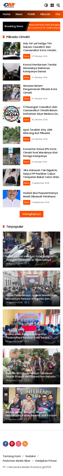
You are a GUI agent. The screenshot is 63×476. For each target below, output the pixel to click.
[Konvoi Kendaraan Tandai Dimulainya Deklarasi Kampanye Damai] (11, 72)
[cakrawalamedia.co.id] (22, 5)
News (26, 56)
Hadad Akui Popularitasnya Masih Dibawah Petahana (40, 194)
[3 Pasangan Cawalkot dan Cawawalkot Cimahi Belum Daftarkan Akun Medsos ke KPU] (11, 114)
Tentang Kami (12, 456)
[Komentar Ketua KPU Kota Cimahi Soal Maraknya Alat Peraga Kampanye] (11, 156)
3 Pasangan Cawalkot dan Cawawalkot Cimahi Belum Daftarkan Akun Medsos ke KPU (40, 112)
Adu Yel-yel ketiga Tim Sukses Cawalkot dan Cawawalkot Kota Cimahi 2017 (39, 49)
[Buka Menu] (52, 5)
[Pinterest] (12, 444)
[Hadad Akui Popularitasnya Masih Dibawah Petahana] (11, 198)
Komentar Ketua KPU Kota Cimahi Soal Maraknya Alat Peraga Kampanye (40, 152)
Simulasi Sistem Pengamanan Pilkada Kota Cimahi (40, 89)
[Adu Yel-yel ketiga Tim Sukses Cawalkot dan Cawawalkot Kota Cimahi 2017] (11, 51)
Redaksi (31, 456)
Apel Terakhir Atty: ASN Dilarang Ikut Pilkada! (37, 131)
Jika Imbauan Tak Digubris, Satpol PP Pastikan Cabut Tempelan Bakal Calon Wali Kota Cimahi (40, 175)
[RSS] (25, 444)
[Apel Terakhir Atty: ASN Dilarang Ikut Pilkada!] (11, 135)
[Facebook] (5, 444)
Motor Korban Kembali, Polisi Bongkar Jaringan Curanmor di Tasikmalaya (30, 26)
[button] (46, 5)
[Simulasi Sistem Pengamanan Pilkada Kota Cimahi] (11, 93)
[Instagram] (18, 444)
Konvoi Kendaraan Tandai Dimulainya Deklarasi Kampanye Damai (39, 68)
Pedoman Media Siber (16, 461)
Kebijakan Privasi (46, 461)
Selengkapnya (31, 214)
